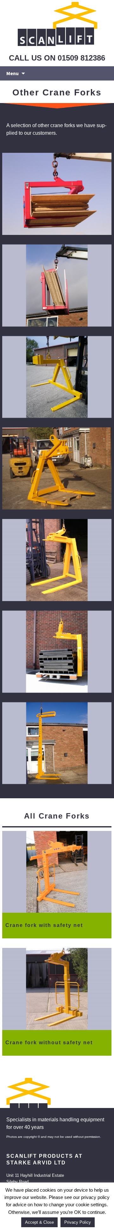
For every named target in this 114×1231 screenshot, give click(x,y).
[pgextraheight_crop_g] (56, 743)
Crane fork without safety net (49, 1042)
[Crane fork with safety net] (56, 872)
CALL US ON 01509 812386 (57, 58)
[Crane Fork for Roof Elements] (56, 468)
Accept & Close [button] (39, 1222)
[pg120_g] (56, 652)
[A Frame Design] (56, 560)
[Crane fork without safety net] (56, 989)
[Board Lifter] (56, 194)
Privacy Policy (77, 1222)
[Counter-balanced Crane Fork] (56, 377)
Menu (12, 73)
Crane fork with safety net (44, 925)
